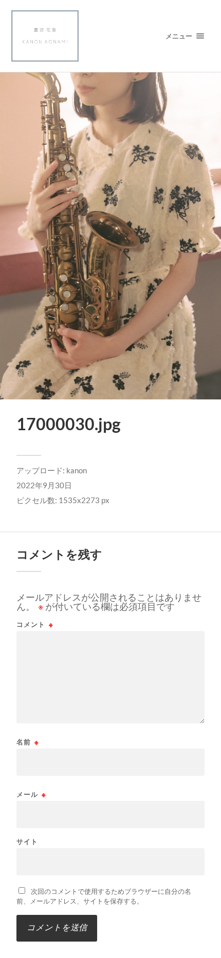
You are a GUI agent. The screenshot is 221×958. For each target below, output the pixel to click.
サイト (27, 841)
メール (31, 794)
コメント (34, 624)
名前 (27, 742)
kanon (76, 470)
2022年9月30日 (44, 485)
